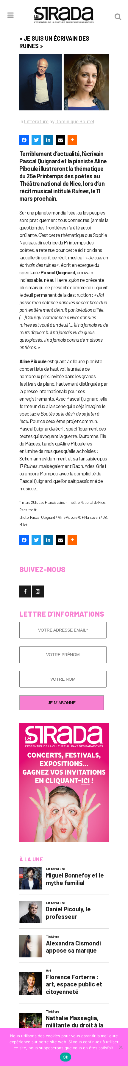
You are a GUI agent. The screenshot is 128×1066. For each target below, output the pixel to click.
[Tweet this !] (36, 140)
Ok (65, 1057)
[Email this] (60, 140)
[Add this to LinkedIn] (48, 140)
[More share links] (72, 140)
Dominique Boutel (74, 121)
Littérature (36, 121)
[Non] (121, 1047)
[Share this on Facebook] (24, 140)
